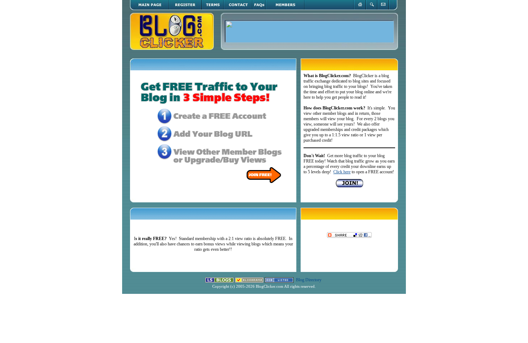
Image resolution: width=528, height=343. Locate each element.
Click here (342, 171)
